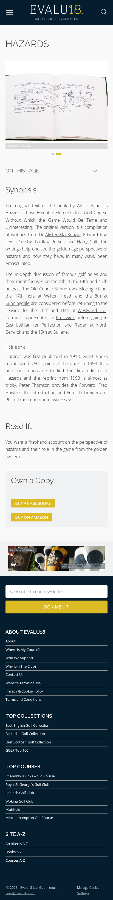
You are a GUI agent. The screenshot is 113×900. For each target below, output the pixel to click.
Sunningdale (17, 303)
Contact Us (14, 674)
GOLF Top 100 (16, 750)
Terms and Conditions (23, 699)
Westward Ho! (92, 310)
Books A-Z (13, 851)
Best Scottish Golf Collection (28, 742)
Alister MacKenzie (62, 235)
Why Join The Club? (20, 666)
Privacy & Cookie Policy (24, 691)
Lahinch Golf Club (19, 792)
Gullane (60, 332)
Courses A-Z (15, 860)
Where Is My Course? (22, 649)
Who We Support (19, 657)
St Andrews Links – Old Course (30, 776)
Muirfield (12, 809)
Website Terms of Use (23, 682)
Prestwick (65, 318)
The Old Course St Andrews (49, 289)
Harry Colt (87, 242)
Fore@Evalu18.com (20, 893)
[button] (9, 12)
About (10, 641)
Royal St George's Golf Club (27, 784)
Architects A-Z (16, 843)
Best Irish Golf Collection (25, 733)
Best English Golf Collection (27, 725)
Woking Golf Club (19, 801)
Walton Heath (58, 296)
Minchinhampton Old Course (29, 817)
